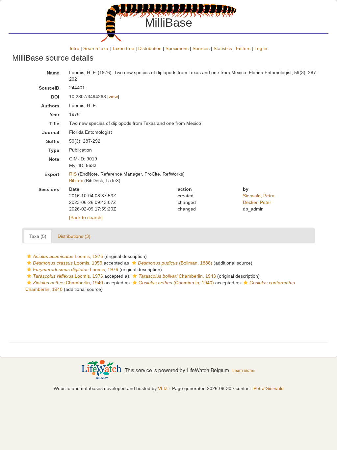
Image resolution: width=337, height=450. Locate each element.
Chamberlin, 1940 (68, 282)
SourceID (49, 88)
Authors (50, 105)
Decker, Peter (257, 202)
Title (54, 123)
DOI (55, 96)
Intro (74, 48)
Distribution (150, 48)
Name (53, 72)
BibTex (76, 180)
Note (54, 159)
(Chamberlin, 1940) (176, 282)
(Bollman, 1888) (175, 263)
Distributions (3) (74, 236)
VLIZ (163, 388)
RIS (73, 174)
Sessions (49, 189)
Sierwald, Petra (258, 195)
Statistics (223, 48)
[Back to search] (86, 217)
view (113, 96)
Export (51, 174)
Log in (260, 48)
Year (54, 114)
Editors (243, 48)
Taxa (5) (37, 236)
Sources (201, 48)
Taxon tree (123, 48)
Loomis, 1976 (68, 256)
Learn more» (243, 370)
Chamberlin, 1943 (177, 276)
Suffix (52, 141)
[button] (29, 256)
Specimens (177, 48)
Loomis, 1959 (67, 263)
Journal (50, 132)
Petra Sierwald (268, 388)
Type (53, 150)
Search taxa (95, 48)
